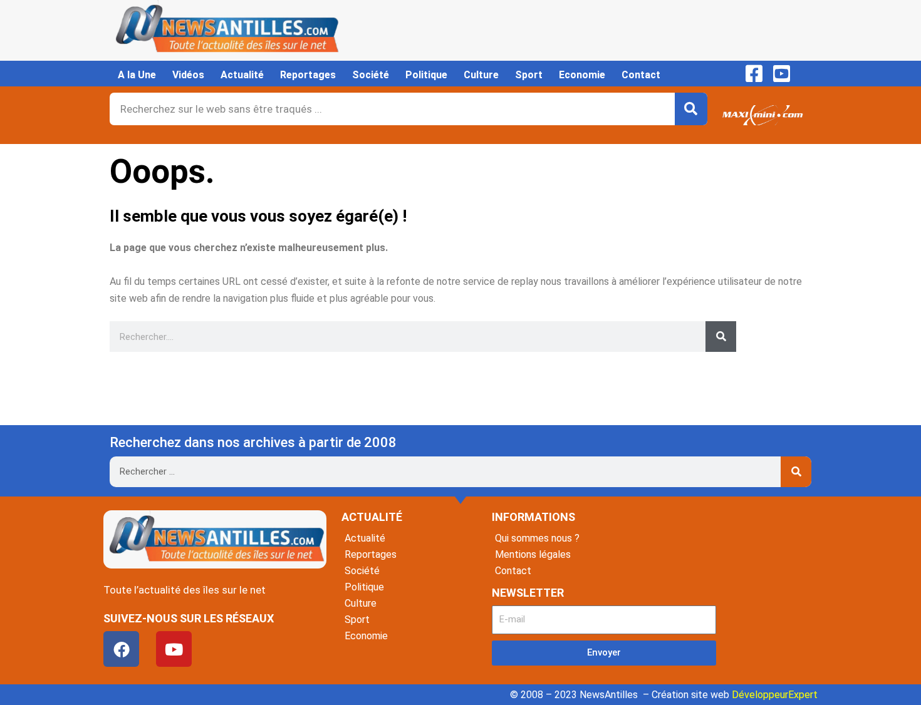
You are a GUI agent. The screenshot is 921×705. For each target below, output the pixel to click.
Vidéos (188, 75)
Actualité (242, 75)
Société (370, 75)
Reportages (308, 75)
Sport (529, 75)
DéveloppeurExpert (775, 695)
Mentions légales (533, 554)
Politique (426, 75)
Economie (582, 75)
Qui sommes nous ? (537, 538)
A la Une (137, 75)
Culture (481, 75)
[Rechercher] (691, 109)
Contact (641, 75)
